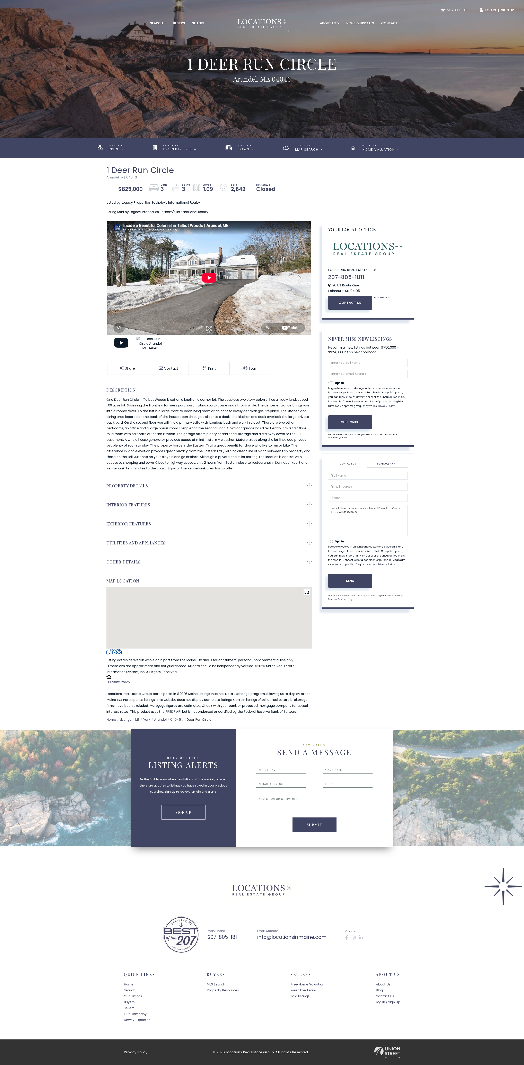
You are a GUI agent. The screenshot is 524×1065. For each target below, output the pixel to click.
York (146, 719)
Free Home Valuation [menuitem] (307, 984)
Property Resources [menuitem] (223, 990)
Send (350, 580)
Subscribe (350, 422)
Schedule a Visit (387, 463)
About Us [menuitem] (328, 23)
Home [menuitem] (128, 984)
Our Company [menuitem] (135, 1014)
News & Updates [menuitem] (360, 23)
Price (114, 149)
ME (137, 719)
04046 (175, 719)
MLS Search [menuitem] (216, 984)
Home (111, 719)
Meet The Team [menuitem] (303, 990)
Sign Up (507, 10)
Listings (125, 719)
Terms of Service (337, 599)
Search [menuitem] (156, 23)
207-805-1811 (346, 277)
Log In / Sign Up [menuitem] (388, 1002)
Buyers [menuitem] (179, 23)
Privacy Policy (119, 682)
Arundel (160, 719)
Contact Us (350, 302)
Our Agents (381, 297)
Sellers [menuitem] (198, 23)
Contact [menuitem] (389, 23)
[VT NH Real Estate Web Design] (387, 1052)
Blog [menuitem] (379, 990)
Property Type (177, 149)
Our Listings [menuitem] (133, 996)
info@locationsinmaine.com (292, 937)
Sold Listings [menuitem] (299, 996)
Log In (490, 10)
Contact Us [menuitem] (385, 996)
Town (243, 149)
